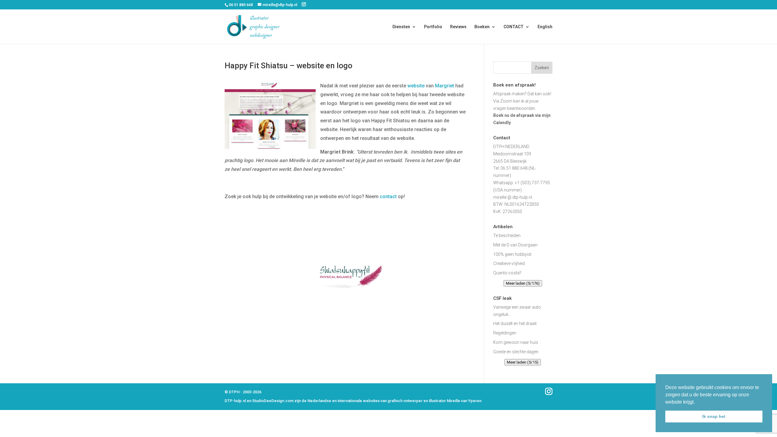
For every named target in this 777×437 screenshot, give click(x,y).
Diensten (401, 27)
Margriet (444, 86)
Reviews (458, 27)
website (416, 86)
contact (388, 196)
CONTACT (514, 27)
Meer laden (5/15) (522, 362)
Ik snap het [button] (713, 416)
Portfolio (433, 27)
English (545, 27)
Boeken (482, 27)
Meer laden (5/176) (523, 283)
